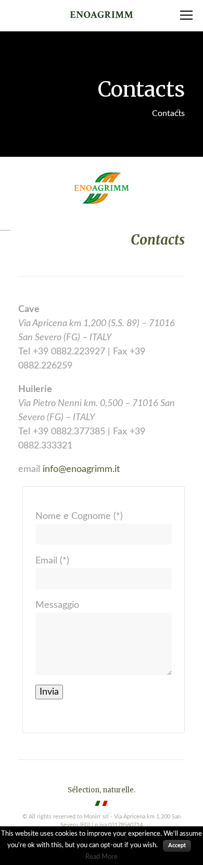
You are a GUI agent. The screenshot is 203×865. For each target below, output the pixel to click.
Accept (177, 845)
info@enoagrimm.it (81, 469)
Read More (101, 856)
